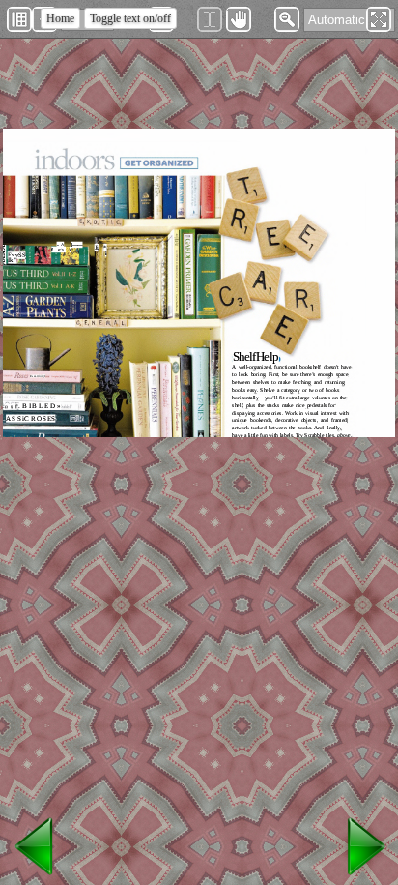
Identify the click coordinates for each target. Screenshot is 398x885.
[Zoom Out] (286, 19)
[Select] (209, 19)
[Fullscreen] (378, 19)
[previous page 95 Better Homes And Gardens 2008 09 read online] (35, 876)
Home (60, 18)
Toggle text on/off (130, 18)
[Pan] (238, 19)
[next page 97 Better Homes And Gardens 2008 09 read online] (363, 876)
